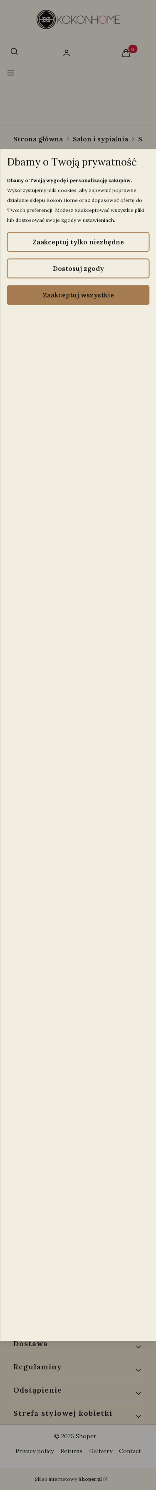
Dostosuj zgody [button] (78, 268)
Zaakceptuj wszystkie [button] (78, 295)
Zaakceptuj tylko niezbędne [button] (78, 242)
